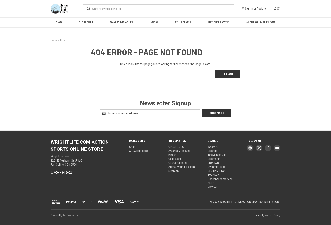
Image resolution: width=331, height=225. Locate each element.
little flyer (213, 174)
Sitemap (173, 170)
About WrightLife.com (260, 22)
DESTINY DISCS (217, 170)
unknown (213, 162)
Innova (154, 22)
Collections (183, 22)
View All (212, 187)
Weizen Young (272, 215)
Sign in (249, 8)
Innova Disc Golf (217, 154)
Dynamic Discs (216, 166)
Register (262, 8)
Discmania (214, 158)
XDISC (211, 183)
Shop (59, 22)
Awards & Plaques (121, 22)
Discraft (212, 150)
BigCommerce (71, 215)
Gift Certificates (219, 22)
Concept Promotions (220, 178)
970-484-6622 (63, 173)
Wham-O (213, 146)
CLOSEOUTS (86, 22)
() (278, 8)
